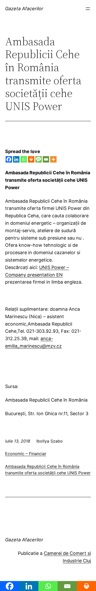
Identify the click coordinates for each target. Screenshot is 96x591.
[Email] (46, 159)
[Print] (31, 159)
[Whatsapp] (23, 159)
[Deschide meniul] (88, 9)
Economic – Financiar (25, 453)
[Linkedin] (16, 159)
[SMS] (38, 159)
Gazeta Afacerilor (24, 8)
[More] (53, 159)
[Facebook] (9, 159)
